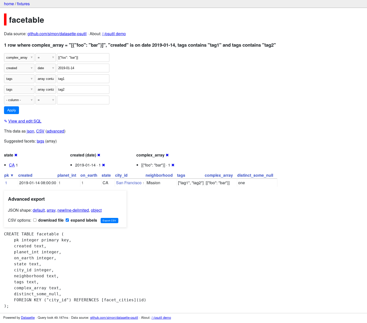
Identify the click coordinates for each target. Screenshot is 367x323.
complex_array (219, 175)
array (51, 210)
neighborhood (159, 175)
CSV (40, 131)
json (30, 131)
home (9, 3)
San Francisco (129, 182)
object (96, 210)
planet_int (66, 175)
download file (50, 220)
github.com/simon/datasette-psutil (57, 33)
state (106, 175)
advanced (55, 131)
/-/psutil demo (114, 33)
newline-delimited (73, 210)
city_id (121, 175)
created (25, 175)
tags (40, 141)
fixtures (23, 3)
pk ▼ (9, 175)
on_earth (88, 175)
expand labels (83, 220)
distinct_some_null (255, 175)
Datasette (28, 317)
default (39, 210)
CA (12, 165)
